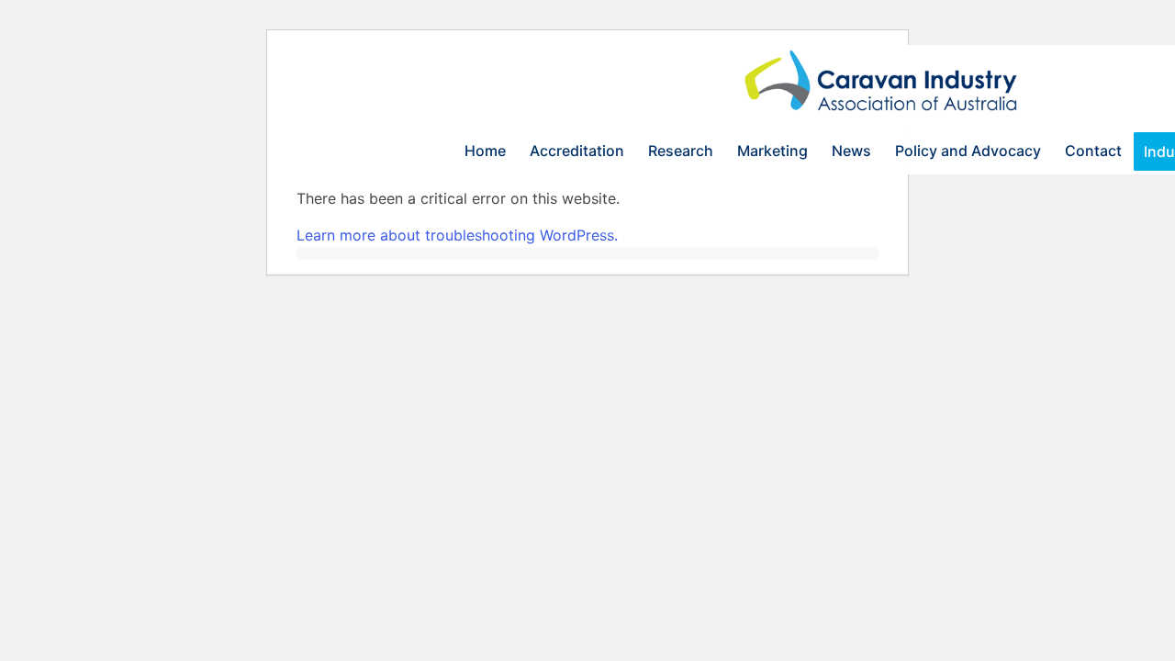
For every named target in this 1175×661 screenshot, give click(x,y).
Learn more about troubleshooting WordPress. (457, 235)
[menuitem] (485, 151)
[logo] (884, 86)
